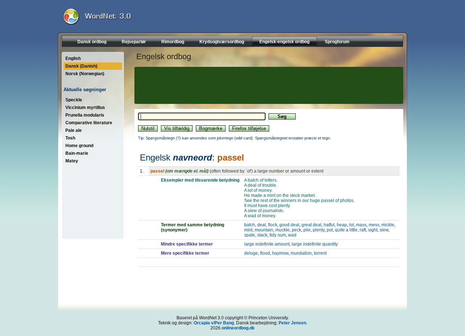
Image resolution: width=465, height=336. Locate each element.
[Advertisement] (268, 85)
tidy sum (278, 235)
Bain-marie (76, 153)
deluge (251, 253)
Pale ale (73, 130)
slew (384, 229)
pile (307, 229)
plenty (318, 229)
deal (261, 224)
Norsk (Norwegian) (84, 73)
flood (265, 253)
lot (351, 224)
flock (272, 224)
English (73, 58)
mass (361, 224)
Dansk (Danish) (81, 66)
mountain (264, 229)
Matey (71, 160)
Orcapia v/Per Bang (214, 322)
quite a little (346, 229)
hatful (329, 224)
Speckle (73, 99)
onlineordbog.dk (238, 328)
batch (249, 224)
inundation (301, 253)
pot (330, 229)
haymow (280, 253)
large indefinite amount (267, 244)
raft (363, 229)
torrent (320, 253)
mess (374, 224)
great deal (312, 224)
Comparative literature (88, 122)
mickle (387, 224)
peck (296, 229)
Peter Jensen (292, 322)
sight (372, 229)
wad (292, 235)
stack (262, 235)
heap (342, 224)
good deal (289, 224)
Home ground (79, 145)
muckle (282, 229)
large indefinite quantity (315, 244)
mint (248, 229)
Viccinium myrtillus (85, 107)
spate (249, 235)
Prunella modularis (84, 115)
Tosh (70, 138)
